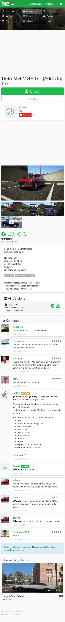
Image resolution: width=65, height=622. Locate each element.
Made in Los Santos (10, 614)
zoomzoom (18, 341)
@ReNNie (17, 469)
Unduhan (11, 235)
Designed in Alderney (11, 611)
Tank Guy (17, 358)
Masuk (35, 547)
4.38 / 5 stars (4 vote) (9, 242)
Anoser (23, 107)
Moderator (25, 393)
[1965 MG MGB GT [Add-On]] (32, 183)
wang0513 (18, 326)
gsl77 (15, 378)
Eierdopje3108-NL (22, 531)
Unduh (34, 91)
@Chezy (33, 396)
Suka (25, 235)
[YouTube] (20, 110)
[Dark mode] (56, 4)
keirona (16, 480)
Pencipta (25, 466)
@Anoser (17, 396)
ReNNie (16, 392)
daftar (47, 547)
